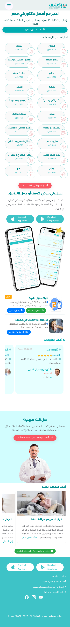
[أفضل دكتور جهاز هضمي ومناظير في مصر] (31, 147)
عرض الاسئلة (35, 311)
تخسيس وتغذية (51, 128)
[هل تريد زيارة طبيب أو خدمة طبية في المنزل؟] (56, 326)
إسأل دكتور (15, 311)
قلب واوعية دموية (19, 100)
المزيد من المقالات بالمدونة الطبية (34, 551)
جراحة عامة (19, 73)
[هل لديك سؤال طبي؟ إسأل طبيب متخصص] (56, 304)
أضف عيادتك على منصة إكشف (33, 438)
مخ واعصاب (52, 141)
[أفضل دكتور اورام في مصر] (63, 174)
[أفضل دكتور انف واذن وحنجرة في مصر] (63, 106)
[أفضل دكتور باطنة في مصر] (31, 51)
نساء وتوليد (52, 60)
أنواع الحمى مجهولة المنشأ (46, 520)
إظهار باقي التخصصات (33, 186)
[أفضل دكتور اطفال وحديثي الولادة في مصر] (31, 65)
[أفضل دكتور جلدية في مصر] (63, 92)
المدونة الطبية (57, 576)
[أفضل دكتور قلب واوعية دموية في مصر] (31, 106)
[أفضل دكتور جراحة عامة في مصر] (31, 79)
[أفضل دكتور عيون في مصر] (63, 119)
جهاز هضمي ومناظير (19, 141)
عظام (52, 73)
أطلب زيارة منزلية (17, 332)
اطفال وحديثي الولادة (19, 60)
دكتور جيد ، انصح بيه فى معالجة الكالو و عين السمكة (39, 364)
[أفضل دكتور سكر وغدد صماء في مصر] (63, 160)
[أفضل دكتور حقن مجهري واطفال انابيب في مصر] (31, 160)
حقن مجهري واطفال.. (19, 155)
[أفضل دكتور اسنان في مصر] (63, 51)
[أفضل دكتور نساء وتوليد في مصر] (63, 65)
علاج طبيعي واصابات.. (19, 128)
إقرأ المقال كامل (29, 538)
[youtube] (42, 598)
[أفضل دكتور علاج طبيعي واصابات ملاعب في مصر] (31, 133)
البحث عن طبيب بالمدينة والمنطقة (48, 587)
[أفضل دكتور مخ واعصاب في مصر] (63, 147)
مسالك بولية (19, 114)
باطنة (19, 46)
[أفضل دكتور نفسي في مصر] (31, 92)
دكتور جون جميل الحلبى (40, 370)
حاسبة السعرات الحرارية (54, 592)
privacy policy (56, 616)
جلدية (52, 87)
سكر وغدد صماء (51, 155)
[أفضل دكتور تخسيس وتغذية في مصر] (63, 133)
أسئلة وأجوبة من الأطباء (53, 581)
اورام (51, 169)
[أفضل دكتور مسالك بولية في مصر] (31, 119)
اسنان (52, 46)
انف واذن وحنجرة (52, 100)
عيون (52, 114)
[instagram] (35, 598)
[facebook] (28, 598)
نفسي (19, 87)
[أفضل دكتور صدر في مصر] (31, 174)
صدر (19, 169)
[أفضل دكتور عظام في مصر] (63, 79)
